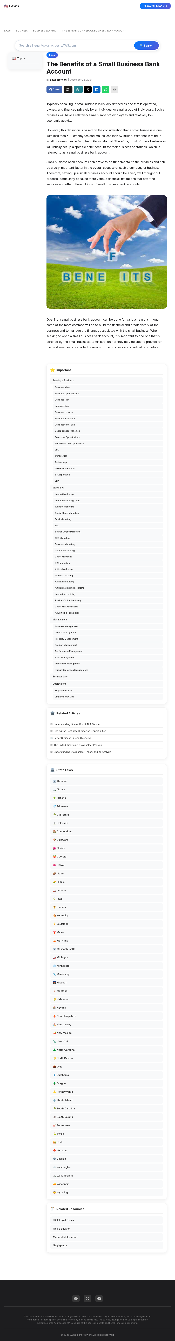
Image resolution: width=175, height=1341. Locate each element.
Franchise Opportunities (67, 437)
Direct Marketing (63, 556)
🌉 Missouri (60, 982)
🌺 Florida (59, 848)
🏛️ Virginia (59, 1158)
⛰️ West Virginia (63, 1175)
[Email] (114, 89)
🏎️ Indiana (59, 890)
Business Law (60, 676)
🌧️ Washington (62, 1167)
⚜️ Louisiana (61, 923)
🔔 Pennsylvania (63, 1091)
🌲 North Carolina (64, 1049)
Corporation (61, 456)
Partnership (61, 462)
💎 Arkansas (60, 806)
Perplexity (78, 89)
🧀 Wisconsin (61, 1184)
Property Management (66, 639)
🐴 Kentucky (60, 915)
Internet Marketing (64, 494)
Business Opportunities (67, 393)
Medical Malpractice (65, 1237)
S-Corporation (62, 474)
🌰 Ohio (57, 1066)
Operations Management (67, 663)
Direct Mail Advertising (66, 606)
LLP (57, 481)
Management (60, 619)
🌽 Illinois (59, 881)
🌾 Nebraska (61, 999)
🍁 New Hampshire (64, 1016)
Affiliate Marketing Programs (69, 588)
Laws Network (58, 79)
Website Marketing (64, 506)
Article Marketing (64, 569)
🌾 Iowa (58, 898)
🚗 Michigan (60, 957)
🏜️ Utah (58, 1142)
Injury (52, 55)
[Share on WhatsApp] (105, 89)
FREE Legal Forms (63, 1220)
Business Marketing (65, 544)
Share (56, 89)
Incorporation (62, 406)
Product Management (66, 645)
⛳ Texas (58, 1133)
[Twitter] (87, 1298)
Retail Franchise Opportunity (69, 443)
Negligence (60, 1245)
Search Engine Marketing (67, 531)
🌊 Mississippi (61, 974)
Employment (59, 683)
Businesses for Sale (65, 424)
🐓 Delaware (60, 839)
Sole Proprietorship (65, 468)
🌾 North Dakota (63, 1058)
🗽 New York (60, 1041)
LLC (57, 449)
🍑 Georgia (59, 856)
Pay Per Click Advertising (68, 600)
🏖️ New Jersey (62, 1024)
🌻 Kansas (59, 907)
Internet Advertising (65, 594)
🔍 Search (146, 45)
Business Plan (62, 399)
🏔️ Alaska (59, 789)
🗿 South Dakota (63, 1116)
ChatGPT (68, 89)
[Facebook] (76, 1298)
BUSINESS (22, 30)
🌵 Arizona (59, 797)
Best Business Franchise (67, 431)
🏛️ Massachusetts (64, 949)
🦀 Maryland (60, 940)
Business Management (66, 626)
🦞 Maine (58, 932)
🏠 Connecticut (62, 831)
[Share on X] (88, 89)
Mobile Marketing (64, 575)
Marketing (58, 487)
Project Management (65, 632)
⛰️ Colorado (60, 823)
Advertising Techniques (67, 613)
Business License (64, 412)
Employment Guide (64, 696)
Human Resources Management (71, 670)
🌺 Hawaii (59, 864)
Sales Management (65, 657)
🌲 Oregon (59, 1083)
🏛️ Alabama (60, 781)
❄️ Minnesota (61, 965)
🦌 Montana (60, 990)
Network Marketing (65, 550)
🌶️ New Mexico (62, 1032)
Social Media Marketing (67, 513)
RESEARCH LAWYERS (155, 6)
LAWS (7, 30)
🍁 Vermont (60, 1150)
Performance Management (69, 651)
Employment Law (63, 690)
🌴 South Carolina (64, 1108)
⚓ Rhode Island (62, 1100)
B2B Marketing (62, 563)
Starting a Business (63, 380)
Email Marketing (63, 519)
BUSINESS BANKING (45, 30)
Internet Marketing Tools (67, 500)
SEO (57, 525)
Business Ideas (62, 387)
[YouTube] (99, 1298)
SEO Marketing (62, 538)
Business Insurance (65, 418)
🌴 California (61, 814)
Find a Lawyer (61, 1228)
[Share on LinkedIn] (96, 89)
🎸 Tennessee (61, 1125)
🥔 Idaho (58, 873)
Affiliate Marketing (64, 581)
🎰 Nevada (59, 1007)
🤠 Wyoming (60, 1192)
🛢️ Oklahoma (61, 1074)
